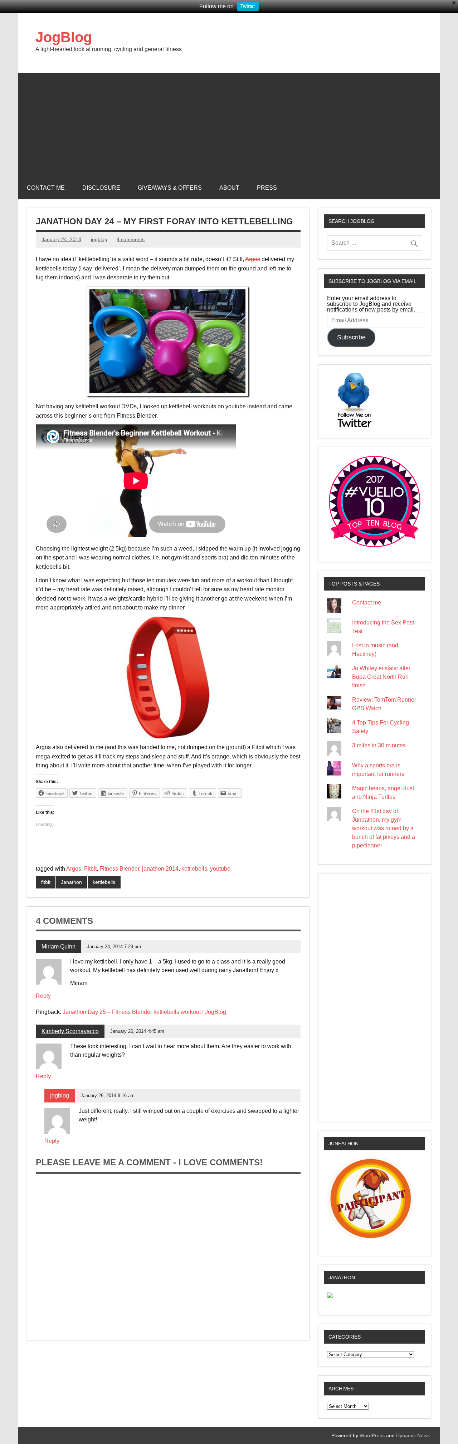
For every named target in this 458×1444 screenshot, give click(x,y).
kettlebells (194, 869)
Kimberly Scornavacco (70, 1031)
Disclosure (101, 188)
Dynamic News (413, 1435)
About (229, 188)
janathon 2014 (160, 869)
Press (267, 188)
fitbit (45, 882)
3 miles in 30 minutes (379, 745)
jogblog (99, 239)
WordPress (372, 1435)
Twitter (247, 6)
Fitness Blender (119, 869)
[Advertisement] (229, 123)
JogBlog (63, 37)
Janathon (71, 882)
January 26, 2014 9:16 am (108, 1095)
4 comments (131, 239)
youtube (220, 869)
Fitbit (90, 869)
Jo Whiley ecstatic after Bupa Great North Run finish (381, 676)
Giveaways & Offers (170, 188)
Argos (252, 259)
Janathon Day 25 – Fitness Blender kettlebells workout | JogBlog (144, 1012)
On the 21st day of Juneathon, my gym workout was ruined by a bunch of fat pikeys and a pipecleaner (383, 828)
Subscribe (351, 337)
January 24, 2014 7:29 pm (114, 946)
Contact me (46, 188)
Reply (43, 996)
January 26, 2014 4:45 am (137, 1031)
